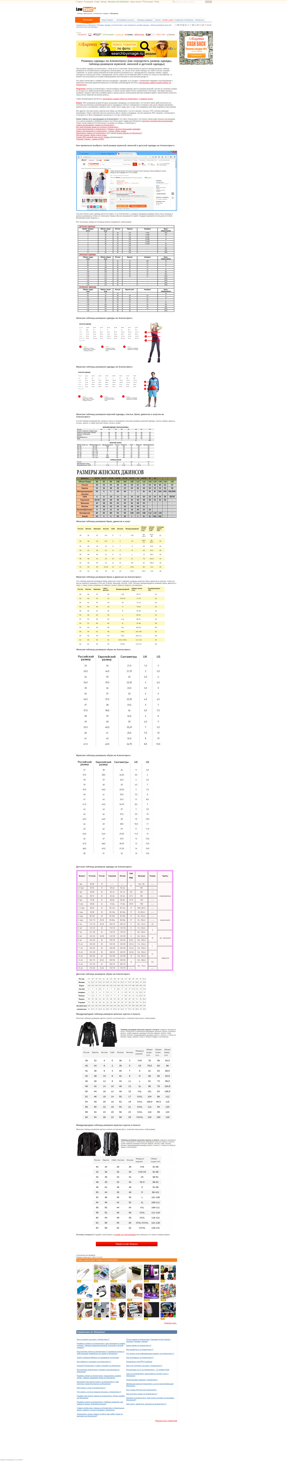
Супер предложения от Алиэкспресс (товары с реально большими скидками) (108, 129)
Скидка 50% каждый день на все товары (93, 137)
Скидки (97, 2)
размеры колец (146, 99)
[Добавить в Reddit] (205, 25)
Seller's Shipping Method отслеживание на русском (98, 1358)
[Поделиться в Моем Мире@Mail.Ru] (193, 25)
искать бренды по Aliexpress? (129, 133)
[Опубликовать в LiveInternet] (188, 25)
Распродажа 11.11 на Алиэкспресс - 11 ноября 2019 (147, 1370)
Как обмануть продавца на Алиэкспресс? (94, 1362)
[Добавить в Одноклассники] (200, 25)
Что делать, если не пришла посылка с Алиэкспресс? (99, 1392)
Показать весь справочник (166, 1421)
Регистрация (148, 2)
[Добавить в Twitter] (208, 25)
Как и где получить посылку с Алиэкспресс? (144, 1366)
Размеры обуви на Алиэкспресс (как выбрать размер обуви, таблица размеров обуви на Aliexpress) (99, 1377)
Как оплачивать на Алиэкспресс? (140, 1358)
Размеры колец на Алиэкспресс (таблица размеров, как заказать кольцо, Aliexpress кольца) (100, 1403)
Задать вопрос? (136, 2)
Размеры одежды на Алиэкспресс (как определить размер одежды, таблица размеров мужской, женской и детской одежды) (101, 1346)
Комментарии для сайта (89, 1257)
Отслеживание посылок (125, 20)
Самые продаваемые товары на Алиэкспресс (95, 125)
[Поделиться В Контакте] (210, 25)
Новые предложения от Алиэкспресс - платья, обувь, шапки (101, 131)
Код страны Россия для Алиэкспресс (141, 1390)
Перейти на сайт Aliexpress (127, 1244)
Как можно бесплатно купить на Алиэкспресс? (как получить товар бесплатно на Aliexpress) (98, 1383)
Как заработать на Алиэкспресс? (139, 1350)
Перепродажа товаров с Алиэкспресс (142, 1380)
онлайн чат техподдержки (125, 1235)
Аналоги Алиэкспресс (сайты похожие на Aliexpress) (99, 1366)
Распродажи (88, 2)
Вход (157, 2)
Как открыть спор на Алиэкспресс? (91, 1388)
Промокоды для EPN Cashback (139, 1362)
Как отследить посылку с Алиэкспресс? (93, 1339)
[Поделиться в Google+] (183, 25)
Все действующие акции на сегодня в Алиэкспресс (97, 127)
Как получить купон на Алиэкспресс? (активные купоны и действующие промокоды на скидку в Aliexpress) (100, 1353)
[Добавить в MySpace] (198, 25)
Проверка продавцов (144, 20)
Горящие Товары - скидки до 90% (90, 139)
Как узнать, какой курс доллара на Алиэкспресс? (146, 1404)
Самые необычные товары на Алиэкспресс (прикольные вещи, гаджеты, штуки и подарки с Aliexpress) (100, 1409)
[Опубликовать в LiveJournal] (190, 25)
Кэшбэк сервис (168, 20)
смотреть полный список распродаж (157, 121)
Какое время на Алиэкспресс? (138, 1345)
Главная (80, 2)
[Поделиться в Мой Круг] (195, 25)
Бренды (104, 2)
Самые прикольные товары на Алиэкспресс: (97, 1260)
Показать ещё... (170, 1323)
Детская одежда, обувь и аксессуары (91, 135)
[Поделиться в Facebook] (178, 25)
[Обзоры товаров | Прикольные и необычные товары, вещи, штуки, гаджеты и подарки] (86, 9)
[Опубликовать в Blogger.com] (176, 25)
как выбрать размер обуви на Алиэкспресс (120, 99)
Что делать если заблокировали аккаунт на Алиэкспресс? (150, 1354)
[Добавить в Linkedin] (186, 25)
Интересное (199, 20)
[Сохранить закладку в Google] (181, 25)
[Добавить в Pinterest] (203, 25)
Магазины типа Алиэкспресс (118, 2)
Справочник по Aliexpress (184, 20)
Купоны (158, 20)
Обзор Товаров (107, 20)
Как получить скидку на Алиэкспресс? (141, 1394)
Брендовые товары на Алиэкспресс (91, 133)
